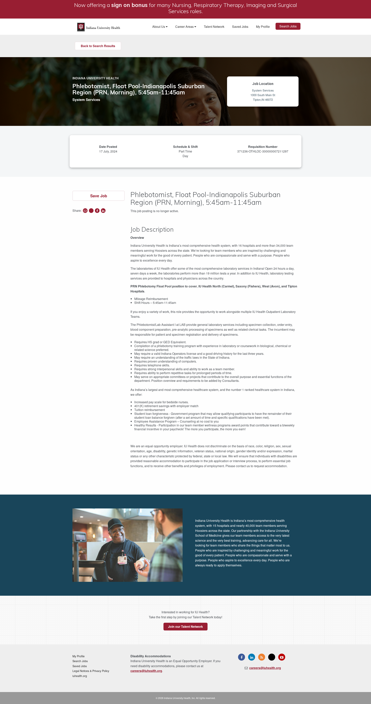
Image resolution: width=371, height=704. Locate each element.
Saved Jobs (240, 26)
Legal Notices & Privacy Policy (90, 671)
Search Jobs (288, 26)
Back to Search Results (98, 46)
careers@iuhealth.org (146, 670)
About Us (159, 26)
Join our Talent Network (185, 626)
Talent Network (214, 26)
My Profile (263, 26)
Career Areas (184, 26)
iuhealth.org (79, 676)
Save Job (98, 195)
